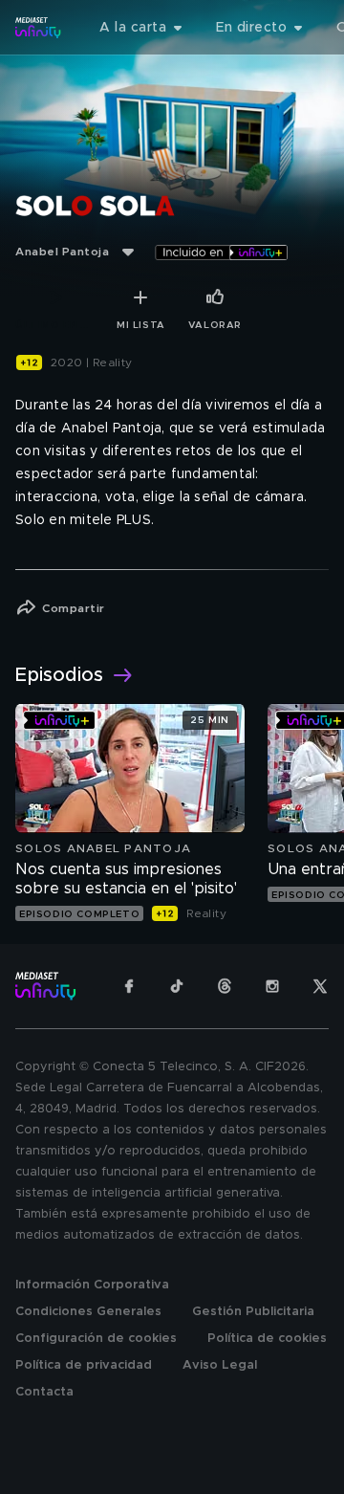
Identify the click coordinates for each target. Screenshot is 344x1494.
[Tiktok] (176, 986)
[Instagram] (272, 986)
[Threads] (224, 986)
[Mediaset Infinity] (38, 27)
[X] (320, 986)
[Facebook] (129, 986)
